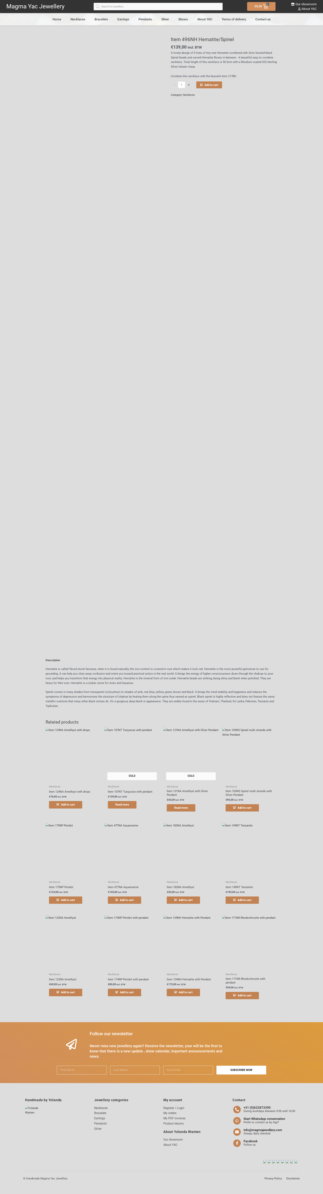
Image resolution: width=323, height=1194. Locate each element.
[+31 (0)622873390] (237, 1109)
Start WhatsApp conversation (264, 1119)
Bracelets (101, 19)
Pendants (145, 19)
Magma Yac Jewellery (35, 6)
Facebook (251, 1141)
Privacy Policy (273, 1178)
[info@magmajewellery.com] (237, 1132)
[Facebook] (237, 1143)
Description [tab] (53, 660)
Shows (183, 19)
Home (57, 19)
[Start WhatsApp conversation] (237, 1121)
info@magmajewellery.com (263, 1130)
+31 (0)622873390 (257, 1107)
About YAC (204, 19)
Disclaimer (293, 1178)
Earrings (123, 19)
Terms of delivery (234, 19)
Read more (122, 804)
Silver (165, 19)
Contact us (263, 19)
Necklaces (77, 19)
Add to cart (211, 85)
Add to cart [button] (68, 804)
